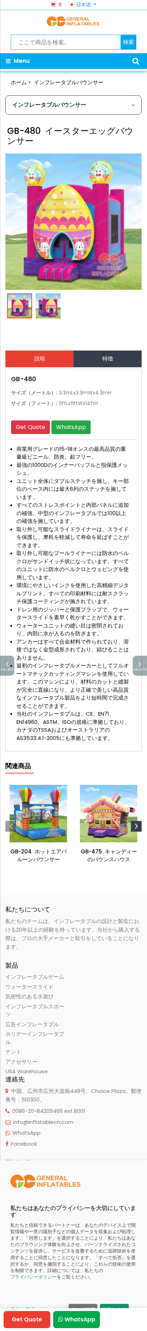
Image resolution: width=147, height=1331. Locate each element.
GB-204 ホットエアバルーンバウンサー (38, 855)
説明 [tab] (39, 358)
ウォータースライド (29, 986)
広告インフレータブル (32, 1024)
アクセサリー (21, 1061)
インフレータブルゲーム (34, 976)
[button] (135, 61)
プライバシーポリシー (33, 1277)
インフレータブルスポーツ (34, 1010)
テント (13, 1051)
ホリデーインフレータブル (34, 1038)
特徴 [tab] (107, 358)
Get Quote (30, 427)
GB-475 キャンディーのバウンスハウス (109, 855)
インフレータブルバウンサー (68, 82)
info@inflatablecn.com (43, 1122)
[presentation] (10, 826)
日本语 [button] (83, 4)
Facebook (24, 1144)
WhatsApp (71, 427)
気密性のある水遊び (29, 996)
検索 (128, 42)
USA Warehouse (26, 1071)
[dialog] (73, 1245)
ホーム (19, 82)
